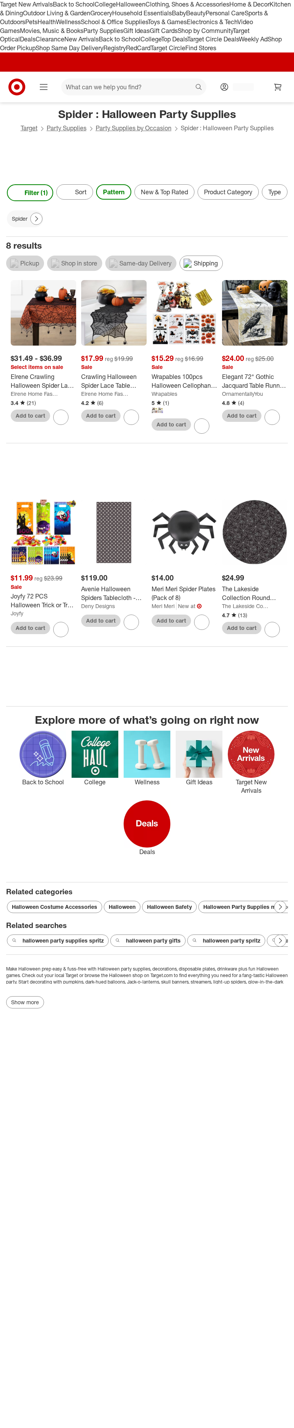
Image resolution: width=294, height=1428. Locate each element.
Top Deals (174, 39)
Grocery (101, 13)
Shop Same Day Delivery (69, 48)
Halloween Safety (169, 906)
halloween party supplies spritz (63, 940)
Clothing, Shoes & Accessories (187, 4)
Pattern (113, 192)
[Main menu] (43, 87)
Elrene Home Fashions (34, 393)
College (105, 4)
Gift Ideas (136, 30)
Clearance (50, 39)
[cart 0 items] (278, 87)
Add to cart (30, 415)
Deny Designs (98, 606)
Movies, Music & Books (51, 30)
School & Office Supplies (114, 22)
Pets (31, 22)
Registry (114, 48)
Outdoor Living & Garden (56, 13)
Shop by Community (205, 30)
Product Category (228, 192)
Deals (28, 39)
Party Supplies (103, 30)
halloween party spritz (231, 940)
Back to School (74, 4)
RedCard (138, 48)
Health (47, 22)
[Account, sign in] (239, 87)
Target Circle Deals (213, 39)
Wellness (68, 22)
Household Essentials (142, 13)
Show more (25, 1002)
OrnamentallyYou (242, 393)
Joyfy (17, 613)
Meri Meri (163, 606)
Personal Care (225, 13)
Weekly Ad (253, 39)
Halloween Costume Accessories (54, 906)
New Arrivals (81, 39)
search (199, 88)
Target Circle (167, 48)
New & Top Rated (164, 192)
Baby (179, 13)
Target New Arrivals (26, 4)
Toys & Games (167, 22)
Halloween (130, 4)
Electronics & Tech (212, 22)
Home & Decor (249, 4)
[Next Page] (280, 193)
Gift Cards (164, 30)
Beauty (196, 13)
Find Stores (200, 48)
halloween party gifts (153, 940)
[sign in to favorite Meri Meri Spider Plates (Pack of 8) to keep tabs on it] (201, 622)
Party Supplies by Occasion (134, 128)
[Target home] (17, 87)
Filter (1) (36, 193)
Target (29, 128)
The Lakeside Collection (245, 606)
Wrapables (164, 393)
